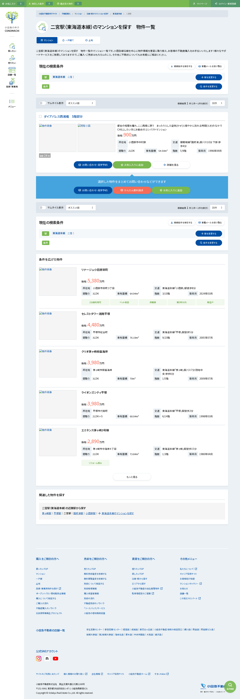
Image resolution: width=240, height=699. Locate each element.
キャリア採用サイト (188, 573)
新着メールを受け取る (212, 66)
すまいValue (160, 673)
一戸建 (39, 578)
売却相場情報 (90, 588)
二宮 (69, 77)
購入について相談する (46, 598)
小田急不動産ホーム (137, 673)
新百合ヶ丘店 (146, 629)
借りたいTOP (138, 568)
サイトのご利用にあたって (47, 673)
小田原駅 (91, 513)
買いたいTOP (42, 568)
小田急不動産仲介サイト (48, 13)
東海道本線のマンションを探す (118, 513)
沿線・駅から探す (139, 578)
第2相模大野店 (106, 634)
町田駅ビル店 (207, 629)
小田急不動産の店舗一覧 (50, 630)
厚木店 (129, 634)
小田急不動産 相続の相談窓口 (168, 629)
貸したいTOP (138, 573)
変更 (210, 77)
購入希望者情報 (91, 593)
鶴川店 (187, 629)
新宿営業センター (113, 629)
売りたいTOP (90, 568)
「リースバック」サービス (94, 608)
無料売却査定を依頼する (95, 573)
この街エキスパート (188, 598)
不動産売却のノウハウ (94, 603)
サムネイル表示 (55, 103)
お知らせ (184, 588)
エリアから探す (139, 583)
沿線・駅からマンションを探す (98, 13)
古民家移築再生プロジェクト (49, 613)
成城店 (134, 629)
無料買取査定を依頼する (95, 578)
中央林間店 (139, 634)
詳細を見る (173, 164)
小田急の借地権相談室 (94, 613)
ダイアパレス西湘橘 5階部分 (63, 116)
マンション (78, 13)
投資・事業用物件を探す (47, 588)
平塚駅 (57, 513)
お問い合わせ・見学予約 (95, 164)
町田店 (196, 629)
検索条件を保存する (183, 66)
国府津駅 (78, 513)
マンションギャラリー (189, 583)
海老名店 (119, 634)
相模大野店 (91, 634)
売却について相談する (94, 583)
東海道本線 (117, 13)
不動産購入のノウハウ (46, 608)
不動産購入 (66, 13)
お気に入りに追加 (133, 164)
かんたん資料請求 (133, 190)
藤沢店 (158, 634)
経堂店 (126, 629)
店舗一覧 (184, 593)
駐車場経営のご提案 (141, 593)
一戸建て (70, 40)
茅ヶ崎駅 (46, 513)
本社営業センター (94, 629)
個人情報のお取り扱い (74, 673)
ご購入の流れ (42, 603)
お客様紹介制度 (187, 578)
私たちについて (187, 568)
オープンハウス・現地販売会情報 (51, 593)
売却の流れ (89, 598)
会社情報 (96, 673)
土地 (91, 40)
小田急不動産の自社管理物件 (145, 588)
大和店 (150, 634)
